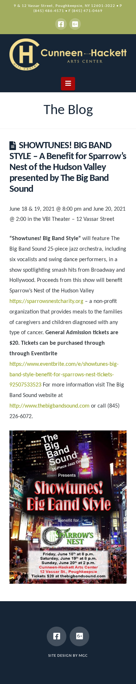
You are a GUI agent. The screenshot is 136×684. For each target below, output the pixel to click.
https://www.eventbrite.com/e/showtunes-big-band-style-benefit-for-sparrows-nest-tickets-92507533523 (64, 374)
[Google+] (75, 24)
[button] (68, 83)
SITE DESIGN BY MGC (68, 656)
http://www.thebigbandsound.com (49, 406)
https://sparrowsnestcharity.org (46, 301)
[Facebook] (61, 24)
